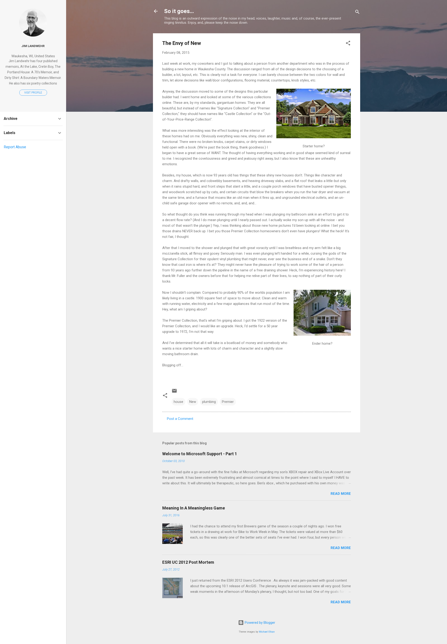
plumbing (209, 402)
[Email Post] (174, 392)
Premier (228, 402)
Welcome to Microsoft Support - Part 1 (199, 453)
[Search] (357, 13)
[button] (348, 43)
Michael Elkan (267, 631)
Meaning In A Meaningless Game (193, 508)
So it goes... (179, 11)
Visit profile (33, 92)
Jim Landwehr (33, 46)
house (178, 402)
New (192, 402)
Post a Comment (180, 419)
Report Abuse (15, 147)
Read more (341, 494)
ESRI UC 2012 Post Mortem (188, 562)
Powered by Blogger (259, 622)
